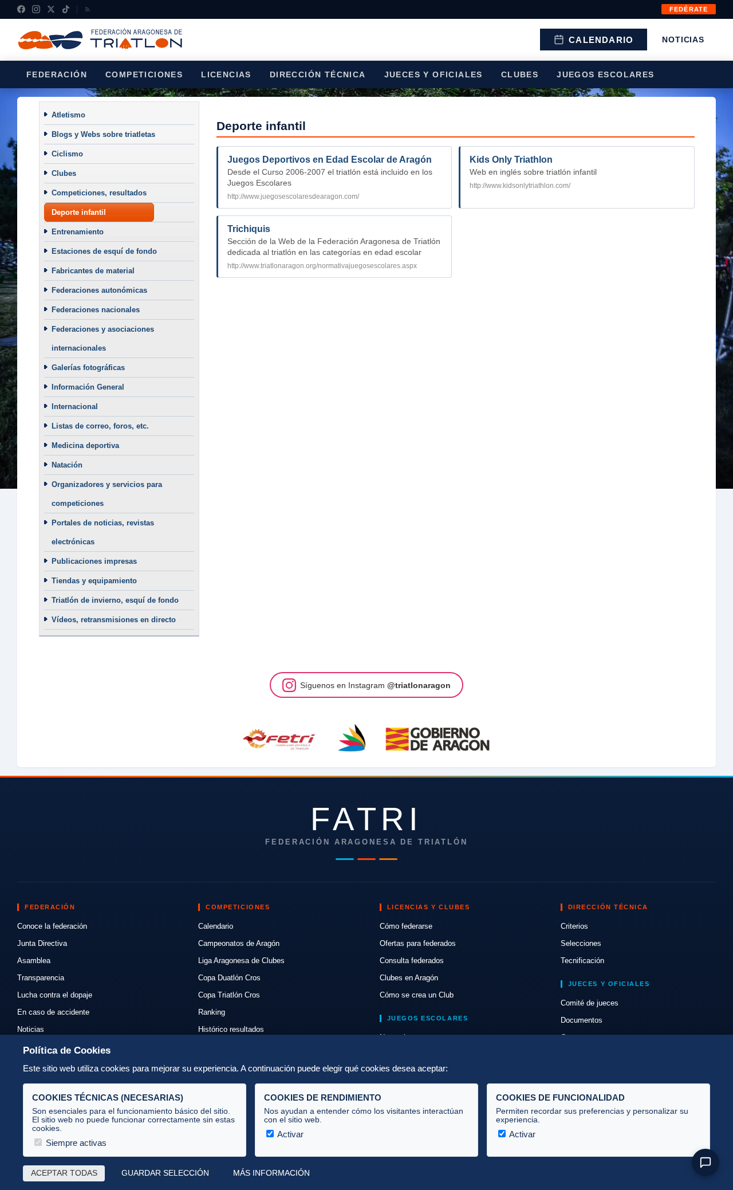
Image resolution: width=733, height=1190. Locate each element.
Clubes (519, 74)
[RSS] (87, 9)
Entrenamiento (78, 231)
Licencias (226, 74)
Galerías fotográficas (88, 367)
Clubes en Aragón (409, 977)
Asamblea (33, 960)
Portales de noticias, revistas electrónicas (103, 532)
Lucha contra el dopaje (54, 995)
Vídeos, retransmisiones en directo (114, 619)
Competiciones (144, 74)
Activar (289, 1134)
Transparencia (40, 977)
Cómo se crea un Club (417, 995)
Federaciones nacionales (96, 309)
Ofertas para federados (418, 943)
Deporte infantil (79, 212)
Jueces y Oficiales (433, 74)
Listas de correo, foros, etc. (100, 426)
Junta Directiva (42, 943)
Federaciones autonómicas (99, 290)
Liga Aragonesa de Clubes (241, 960)
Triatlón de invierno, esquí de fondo (115, 600)
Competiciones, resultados (99, 192)
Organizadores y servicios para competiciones (107, 494)
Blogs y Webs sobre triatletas (103, 134)
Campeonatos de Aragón (238, 943)
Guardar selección (165, 1173)
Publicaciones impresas (94, 561)
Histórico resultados (231, 1029)
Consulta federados (412, 960)
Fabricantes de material (93, 270)
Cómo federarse (406, 926)
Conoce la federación (52, 926)
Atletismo (68, 115)
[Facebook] (21, 9)
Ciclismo (67, 154)
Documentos (581, 1020)
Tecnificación (582, 960)
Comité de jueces (589, 1003)
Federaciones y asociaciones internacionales (103, 338)
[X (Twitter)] (51, 9)
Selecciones (581, 943)
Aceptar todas (64, 1173)
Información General (88, 387)
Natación (67, 465)
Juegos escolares (605, 74)
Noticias (683, 39)
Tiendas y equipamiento (94, 580)
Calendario (601, 40)
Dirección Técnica (318, 74)
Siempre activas (75, 1143)
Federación (56, 74)
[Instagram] (36, 9)
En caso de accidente (53, 1012)
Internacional (75, 406)
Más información (271, 1173)
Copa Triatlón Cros (229, 995)
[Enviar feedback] (705, 1162)
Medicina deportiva (85, 445)
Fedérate (688, 9)
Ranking (211, 1012)
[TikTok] (66, 9)
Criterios (574, 926)
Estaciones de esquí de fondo (104, 251)
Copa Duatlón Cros (229, 977)
